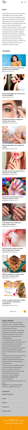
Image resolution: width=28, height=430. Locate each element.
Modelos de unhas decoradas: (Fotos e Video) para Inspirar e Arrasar (12, 197)
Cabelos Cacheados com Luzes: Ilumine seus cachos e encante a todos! (13, 275)
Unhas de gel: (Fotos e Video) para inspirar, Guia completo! (11, 223)
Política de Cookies (6, 411)
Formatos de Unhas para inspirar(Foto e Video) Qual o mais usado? (13, 172)
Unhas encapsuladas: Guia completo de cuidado (13, 146)
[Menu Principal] (22, 2)
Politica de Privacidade (7, 394)
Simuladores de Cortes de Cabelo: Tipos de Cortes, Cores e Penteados (13, 68)
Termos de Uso (5, 407)
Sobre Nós (4, 402)
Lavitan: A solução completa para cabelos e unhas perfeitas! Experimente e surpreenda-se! (13, 301)
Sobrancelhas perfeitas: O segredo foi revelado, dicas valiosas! (12, 120)
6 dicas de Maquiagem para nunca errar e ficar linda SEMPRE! (13, 94)
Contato (4, 398)
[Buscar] (25, 2)
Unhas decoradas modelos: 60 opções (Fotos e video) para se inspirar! (12, 249)
